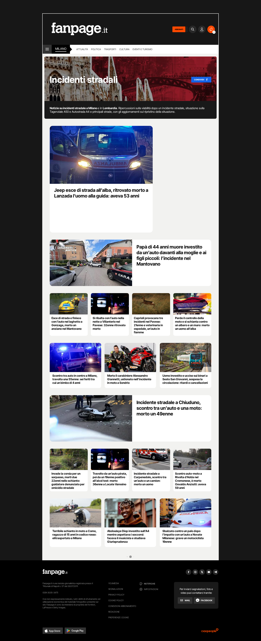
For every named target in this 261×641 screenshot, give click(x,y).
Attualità (82, 49)
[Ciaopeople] (209, 631)
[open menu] (47, 49)
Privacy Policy (116, 594)
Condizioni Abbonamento (122, 606)
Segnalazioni (115, 589)
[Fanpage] (55, 572)
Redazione (114, 611)
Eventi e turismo (142, 49)
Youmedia (113, 583)
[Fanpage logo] (75, 29)
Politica (96, 49)
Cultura (124, 49)
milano (60, 48)
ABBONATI (179, 29)
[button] (53, 630)
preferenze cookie (118, 617)
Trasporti (110, 49)
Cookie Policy (116, 600)
